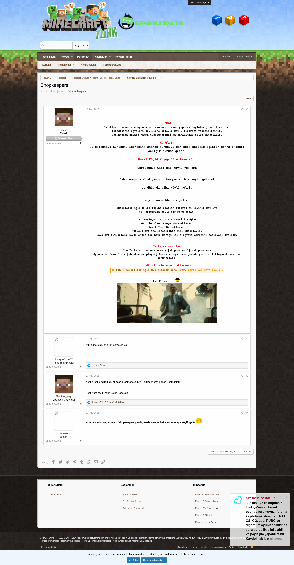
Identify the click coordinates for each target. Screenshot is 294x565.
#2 (247, 338)
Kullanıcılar (64, 64)
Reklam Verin (123, 56)
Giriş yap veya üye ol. (205, 270)
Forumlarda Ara (112, 64)
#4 (247, 412)
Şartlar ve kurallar (199, 547)
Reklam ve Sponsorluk (134, 508)
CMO (45, 91)
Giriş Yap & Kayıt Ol (199, 2)
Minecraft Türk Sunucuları (207, 494)
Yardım (231, 547)
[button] (71, 56)
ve (108, 402)
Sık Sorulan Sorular (132, 501)
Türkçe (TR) (49, 547)
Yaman (63, 433)
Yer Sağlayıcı (117, 538)
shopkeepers (79, 91)
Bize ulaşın (182, 547)
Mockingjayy (63, 396)
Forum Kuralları (130, 494)
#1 (247, 109)
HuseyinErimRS (63, 359)
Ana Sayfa (49, 56)
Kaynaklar (101, 56)
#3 (247, 375)
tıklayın (275, 538)
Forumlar (83, 56)
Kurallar (46, 64)
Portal (65, 56)
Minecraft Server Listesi (206, 501)
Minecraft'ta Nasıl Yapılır (207, 508)
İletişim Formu (80, 541)
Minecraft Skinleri (203, 515)
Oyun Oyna (55, 494)
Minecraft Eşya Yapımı (206, 522)
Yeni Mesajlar (88, 64)
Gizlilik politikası (218, 547)
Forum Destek (53, 541)
